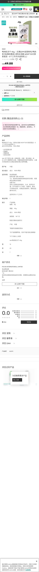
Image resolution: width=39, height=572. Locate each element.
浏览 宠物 (6, 333)
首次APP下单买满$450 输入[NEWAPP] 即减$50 (24, 14)
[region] (19, 565)
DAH (4, 49)
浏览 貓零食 (7, 338)
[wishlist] (16, 59)
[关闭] (36, 561)
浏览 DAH (6, 343)
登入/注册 (16, 380)
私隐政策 (28, 570)
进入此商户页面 (19, 99)
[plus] (10, 76)
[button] (36, 9)
